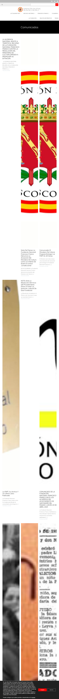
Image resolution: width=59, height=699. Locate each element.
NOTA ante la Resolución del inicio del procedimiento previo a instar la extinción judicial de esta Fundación (28, 285)
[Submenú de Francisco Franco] (49, 13)
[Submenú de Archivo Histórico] (35, 13)
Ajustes (51, 690)
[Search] (56, 4)
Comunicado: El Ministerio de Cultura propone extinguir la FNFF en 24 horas (47, 253)
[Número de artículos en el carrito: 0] (2, 4)
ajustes (33, 697)
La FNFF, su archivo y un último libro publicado (10, 493)
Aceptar (42, 690)
